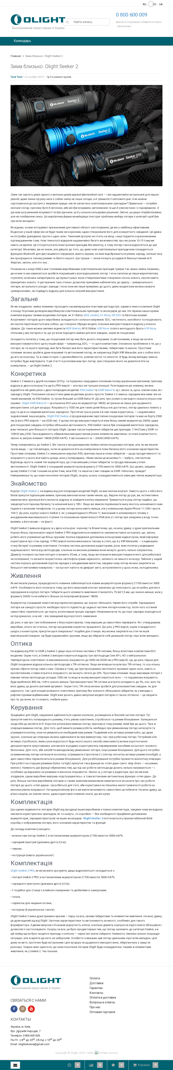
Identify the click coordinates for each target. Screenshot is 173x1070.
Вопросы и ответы (102, 1002)
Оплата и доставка (103, 997)
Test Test (16, 76)
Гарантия (96, 988)
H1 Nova (105, 315)
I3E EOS (116, 315)
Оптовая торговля (102, 1012)
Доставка (96, 983)
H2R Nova (103, 328)
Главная (16, 56)
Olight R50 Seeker (57, 416)
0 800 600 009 (131, 15)
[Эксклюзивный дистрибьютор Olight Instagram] (22, 1008)
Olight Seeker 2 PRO (22, 870)
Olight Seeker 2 (29, 491)
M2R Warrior (73, 328)
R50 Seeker (87, 390)
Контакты (96, 993)
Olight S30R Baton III (34, 403)
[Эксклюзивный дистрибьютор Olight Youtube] (31, 1008)
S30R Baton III (106, 390)
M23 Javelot (91, 315)
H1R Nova (150, 328)
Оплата (95, 978)
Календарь (22, 41)
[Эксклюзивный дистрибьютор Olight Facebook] (14, 1008)
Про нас (95, 1007)
